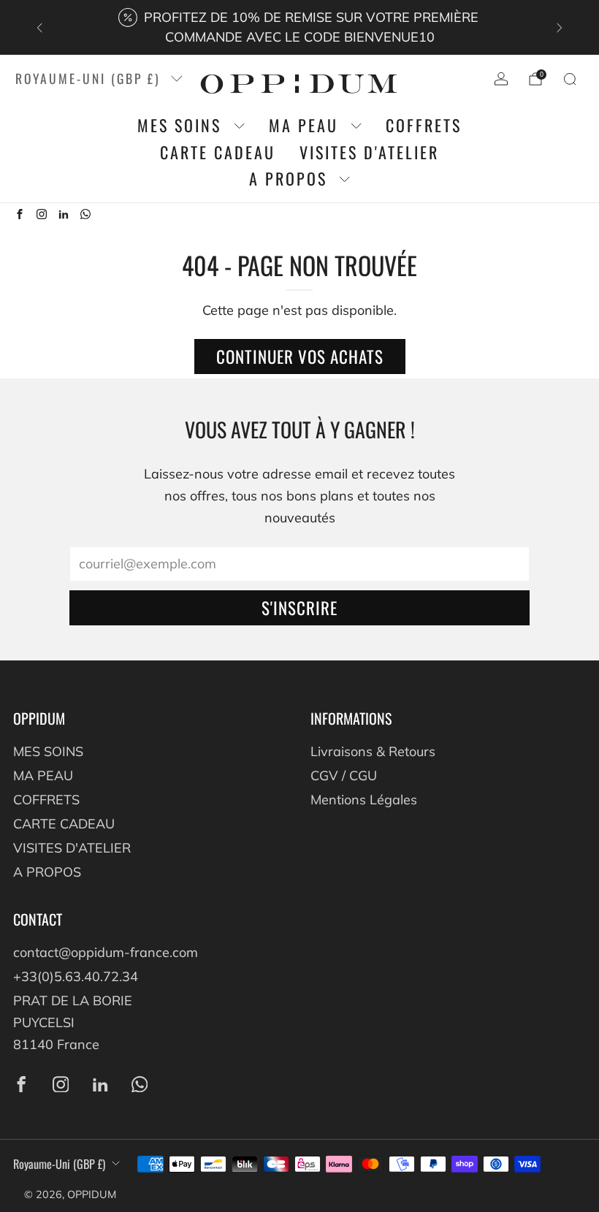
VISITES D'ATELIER (369, 152)
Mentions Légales (363, 799)
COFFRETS (424, 125)
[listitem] (299, 27)
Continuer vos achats (300, 356)
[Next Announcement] (559, 27)
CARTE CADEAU (217, 152)
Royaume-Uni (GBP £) (88, 78)
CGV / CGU (343, 775)
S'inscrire (299, 607)
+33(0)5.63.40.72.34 (75, 976)
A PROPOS (288, 179)
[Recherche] (569, 79)
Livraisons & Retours (372, 751)
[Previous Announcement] (39, 27)
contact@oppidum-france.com (105, 952)
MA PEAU (303, 125)
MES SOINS (179, 125)
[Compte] (501, 79)
